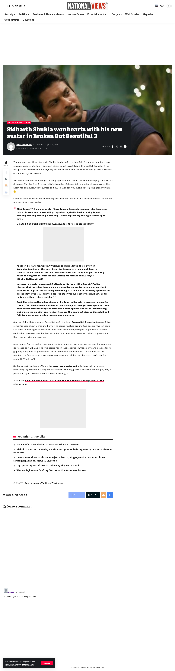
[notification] (152, 6)
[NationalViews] (87, 6)
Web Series (57, 483)
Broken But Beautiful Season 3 (89, 322)
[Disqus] (58, 546)
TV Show (45, 483)
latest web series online (66, 366)
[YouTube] (16, 6)
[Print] (125, 146)
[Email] (121, 146)
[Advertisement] (87, 43)
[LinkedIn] (24, 6)
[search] (156, 6)
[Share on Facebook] (112, 146)
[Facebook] (9, 6)
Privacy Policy (11, 665)
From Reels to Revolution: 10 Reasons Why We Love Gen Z (48, 444)
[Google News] (20, 6)
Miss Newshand (24, 144)
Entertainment (32, 483)
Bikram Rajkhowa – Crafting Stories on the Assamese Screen (51, 470)
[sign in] (5, 6)
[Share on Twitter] (117, 146)
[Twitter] (13, 6)
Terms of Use (28, 665)
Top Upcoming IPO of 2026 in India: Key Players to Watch (48, 465)
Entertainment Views (19, 122)
